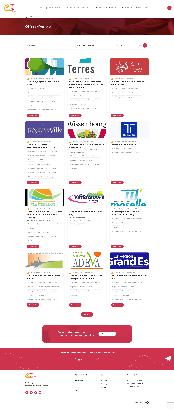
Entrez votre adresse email (89, 360)
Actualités (99, 8)
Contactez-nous (107, 334)
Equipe (77, 387)
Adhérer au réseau (80, 391)
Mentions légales (30, 383)
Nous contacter (127, 8)
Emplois (103, 391)
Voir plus (87, 314)
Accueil (40, 8)
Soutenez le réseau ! (143, 8)
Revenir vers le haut (139, 402)
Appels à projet (105, 384)
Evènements (70, 8)
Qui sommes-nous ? (53, 8)
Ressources (85, 8)
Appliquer (169, 8)
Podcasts (112, 8)
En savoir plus (33, 115)
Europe (77, 384)
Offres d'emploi (34, 17)
